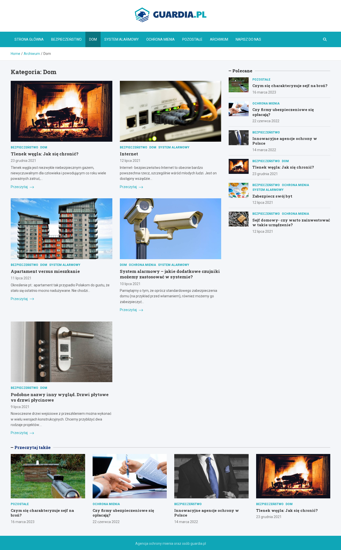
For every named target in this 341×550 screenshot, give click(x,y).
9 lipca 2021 (20, 407)
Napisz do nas (248, 39)
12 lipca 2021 (130, 161)
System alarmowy (121, 39)
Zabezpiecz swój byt (272, 196)
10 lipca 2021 (130, 284)
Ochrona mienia (160, 39)
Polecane (242, 71)
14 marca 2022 (264, 150)
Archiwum (219, 39)
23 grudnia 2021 (23, 161)
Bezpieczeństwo (66, 39)
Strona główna (29, 39)
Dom (93, 39)
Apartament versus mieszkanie (45, 271)
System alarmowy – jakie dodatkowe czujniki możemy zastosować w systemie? (170, 274)
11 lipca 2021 (21, 278)
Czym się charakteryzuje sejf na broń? (290, 85)
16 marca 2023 (264, 92)
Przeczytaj (19, 187)
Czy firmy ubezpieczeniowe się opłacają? (283, 112)
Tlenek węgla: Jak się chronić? (44, 154)
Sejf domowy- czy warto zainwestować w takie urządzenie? (291, 222)
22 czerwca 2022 (265, 121)
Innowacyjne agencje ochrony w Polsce (284, 141)
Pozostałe (192, 39)
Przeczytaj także (32, 447)
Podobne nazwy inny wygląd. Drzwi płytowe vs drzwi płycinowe (60, 397)
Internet (129, 154)
